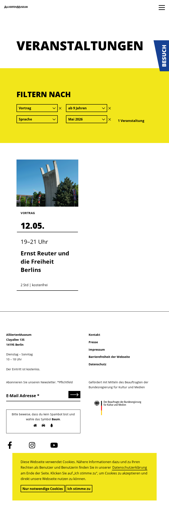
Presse (93, 342)
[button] (161, 55)
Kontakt (94, 335)
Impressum (97, 349)
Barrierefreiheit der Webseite (109, 357)
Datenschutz (97, 364)
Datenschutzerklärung (129, 467)
